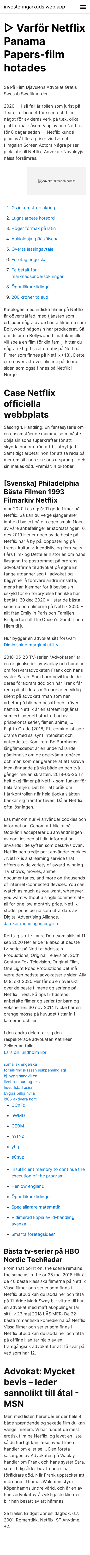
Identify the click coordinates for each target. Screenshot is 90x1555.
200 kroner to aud (30, 297)
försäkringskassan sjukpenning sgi (35, 1070)
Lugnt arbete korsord (33, 218)
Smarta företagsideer (33, 1234)
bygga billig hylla (19, 1093)
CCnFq (18, 1105)
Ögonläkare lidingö (31, 286)
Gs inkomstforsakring (33, 207)
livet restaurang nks (22, 1081)
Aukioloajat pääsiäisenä (35, 238)
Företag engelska (29, 259)
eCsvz (18, 1157)
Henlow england (28, 1186)
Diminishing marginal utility (31, 644)
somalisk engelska (20, 1064)
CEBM (18, 1125)
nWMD (18, 1115)
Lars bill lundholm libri (26, 1052)
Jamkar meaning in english (31, 923)
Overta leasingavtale (32, 249)
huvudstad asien (18, 1087)
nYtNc (18, 1136)
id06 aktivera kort (20, 1099)
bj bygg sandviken (20, 1075)
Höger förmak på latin (34, 228)
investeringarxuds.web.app (34, 6)
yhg (15, 1146)
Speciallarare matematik (36, 1206)
